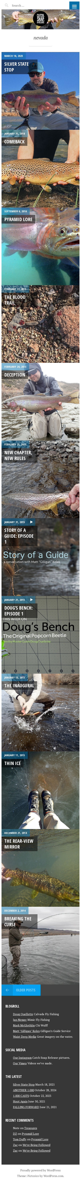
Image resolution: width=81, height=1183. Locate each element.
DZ (15, 1134)
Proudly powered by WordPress (40, 1170)
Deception (14, 374)
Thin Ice (12, 763)
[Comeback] (40, 168)
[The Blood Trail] (40, 324)
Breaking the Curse (17, 921)
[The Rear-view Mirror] (40, 868)
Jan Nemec (20, 1020)
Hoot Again (20, 1101)
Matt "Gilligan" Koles (26, 1031)
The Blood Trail (14, 300)
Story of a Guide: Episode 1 (19, 536)
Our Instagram (22, 1058)
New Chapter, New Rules (18, 455)
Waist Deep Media (24, 1036)
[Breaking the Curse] (40, 945)
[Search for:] (27, 5)
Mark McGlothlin (24, 1025)
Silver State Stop (16, 67)
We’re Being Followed (36, 1145)
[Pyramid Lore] (40, 246)
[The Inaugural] (40, 712)
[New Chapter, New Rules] (40, 479)
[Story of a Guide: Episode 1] (40, 557)
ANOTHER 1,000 (23, 1090)
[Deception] (40, 402)
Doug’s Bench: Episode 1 (18, 611)
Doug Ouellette (23, 1014)
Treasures (30, 1128)
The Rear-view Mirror (18, 844)
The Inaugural (19, 685)
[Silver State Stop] (40, 91)
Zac (15, 1145)
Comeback (14, 141)
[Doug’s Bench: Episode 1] (40, 635)
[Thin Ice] (40, 790)
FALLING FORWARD (26, 1107)
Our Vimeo (20, 1063)
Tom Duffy (19, 1139)
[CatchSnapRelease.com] (40, 19)
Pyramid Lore (18, 219)
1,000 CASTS (21, 1096)
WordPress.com (53, 1176)
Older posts (25, 989)
